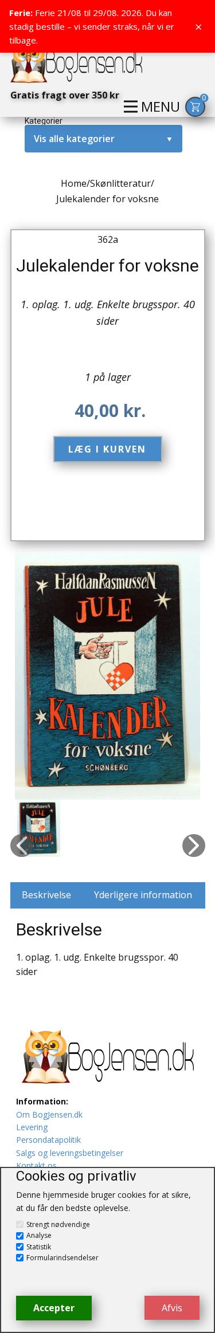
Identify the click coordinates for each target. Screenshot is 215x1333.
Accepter (54, 1307)
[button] (21, 845)
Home (74, 183)
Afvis (172, 1307)
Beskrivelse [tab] (46, 894)
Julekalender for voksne (107, 265)
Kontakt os (36, 1165)
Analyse (39, 1235)
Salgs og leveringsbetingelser (69, 1152)
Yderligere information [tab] (143, 894)
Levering (32, 1127)
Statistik (38, 1247)
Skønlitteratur (120, 183)
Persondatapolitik (48, 1139)
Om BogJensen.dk (49, 1114)
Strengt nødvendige (58, 1224)
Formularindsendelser (62, 1258)
